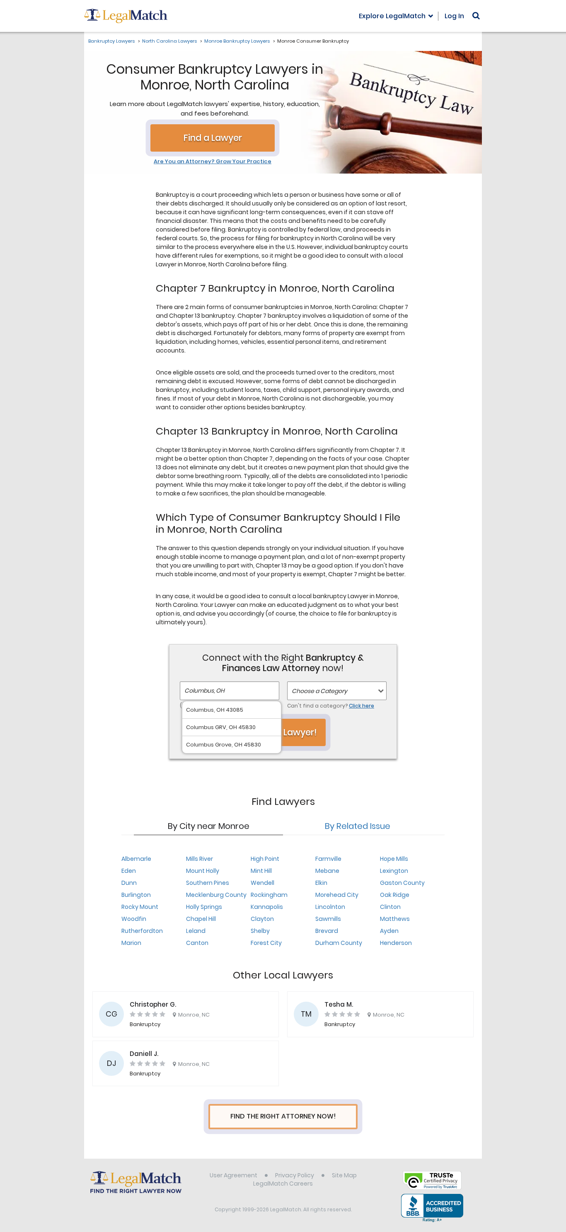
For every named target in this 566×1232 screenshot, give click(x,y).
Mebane (327, 871)
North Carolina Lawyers (169, 41)
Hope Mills (394, 859)
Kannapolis (267, 907)
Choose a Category (319, 691)
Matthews (395, 919)
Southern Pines (207, 883)
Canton (197, 943)
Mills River (199, 859)
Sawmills (328, 919)
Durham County (338, 943)
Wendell (262, 883)
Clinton (390, 907)
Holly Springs (204, 907)
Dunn (129, 883)
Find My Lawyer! (283, 732)
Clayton (262, 919)
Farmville (328, 859)
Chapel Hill (201, 919)
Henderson (396, 943)
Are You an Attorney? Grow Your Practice (212, 161)
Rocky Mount (139, 907)
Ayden (389, 931)
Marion (131, 943)
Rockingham (269, 895)
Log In (454, 16)
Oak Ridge (394, 895)
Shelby (260, 931)
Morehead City (336, 895)
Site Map (344, 1175)
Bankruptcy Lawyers (111, 41)
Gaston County (402, 883)
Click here (361, 705)
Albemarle (136, 859)
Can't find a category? (330, 705)
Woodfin (133, 919)
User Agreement (233, 1175)
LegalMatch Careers (283, 1183)
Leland (196, 931)
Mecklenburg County (216, 895)
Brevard (326, 931)
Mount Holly (202, 871)
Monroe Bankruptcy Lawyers (237, 41)
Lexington (394, 871)
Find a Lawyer (213, 138)
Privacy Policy (294, 1175)
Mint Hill (261, 871)
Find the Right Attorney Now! (283, 1116)
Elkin (321, 883)
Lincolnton (330, 907)
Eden (128, 871)
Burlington (136, 895)
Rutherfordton (142, 931)
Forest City (266, 943)
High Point (265, 859)
